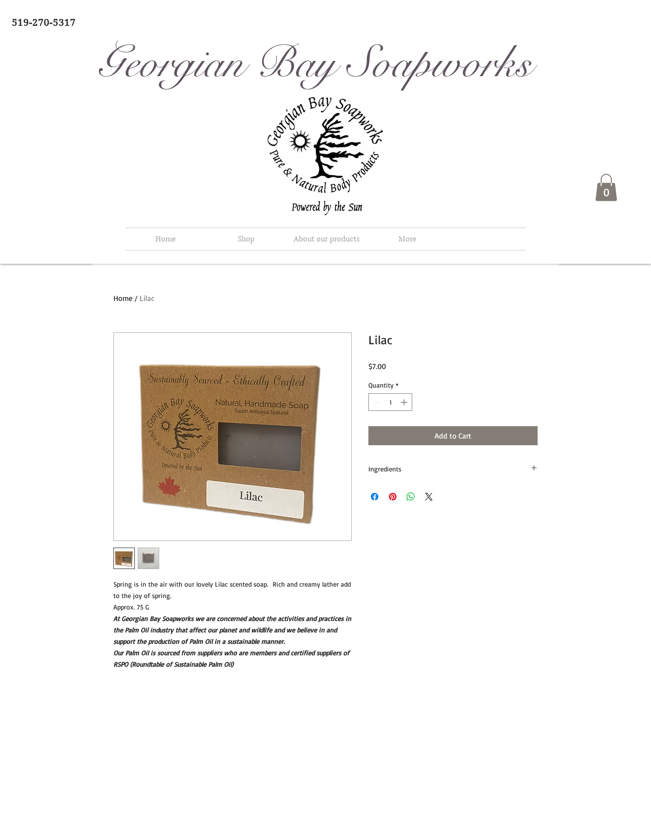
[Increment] (405, 402)
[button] (606, 187)
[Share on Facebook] (374, 496)
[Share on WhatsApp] (411, 496)
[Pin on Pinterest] (392, 496)
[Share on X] (429, 496)
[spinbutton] (390, 402)
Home (122, 298)
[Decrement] (376, 402)
